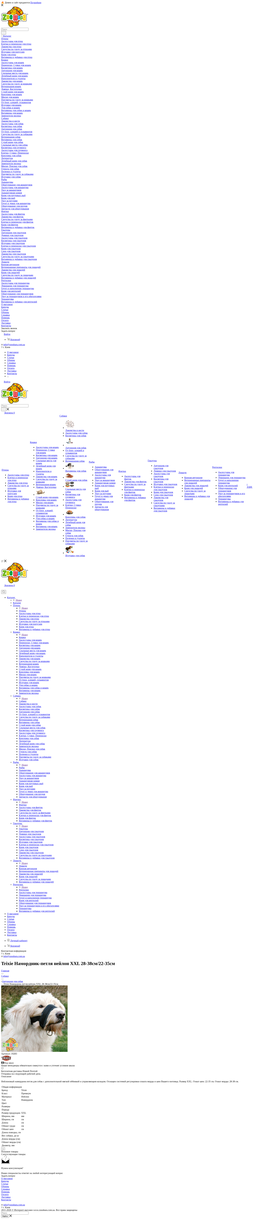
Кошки (22, 637)
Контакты (6, 1199)
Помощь (5, 1192)
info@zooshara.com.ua (14, 344)
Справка (5, 1189)
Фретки (23, 805)
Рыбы (22, 767)
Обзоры (5, 1186)
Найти (5, 1216)
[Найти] (3, 33)
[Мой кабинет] (2, 588)
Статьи (4, 1184)
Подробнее (35, 2)
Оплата (5, 1194)
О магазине (7, 1178)
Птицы (22, 611)
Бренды (5, 1181)
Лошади (23, 866)
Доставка (5, 1197)
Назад (19, 600)
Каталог (17, 603)
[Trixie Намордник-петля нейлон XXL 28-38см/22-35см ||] (34, 1051)
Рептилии (24, 890)
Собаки (22, 701)
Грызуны (23, 828)
